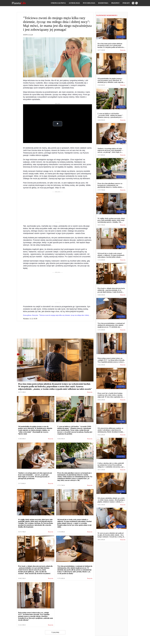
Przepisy (115, 3)
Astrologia (74, 3)
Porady (126, 3)
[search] (136, 3)
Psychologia (89, 3)
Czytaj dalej (55, 632)
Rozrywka (103, 3)
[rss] (133, 3)
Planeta (19, 3)
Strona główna (58, 3)
